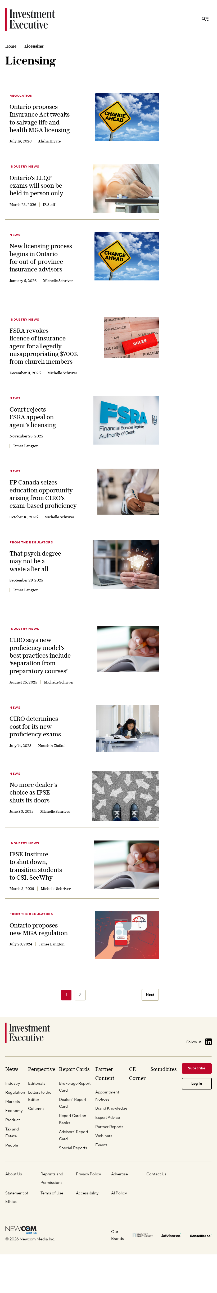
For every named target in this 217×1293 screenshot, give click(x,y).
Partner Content (104, 1073)
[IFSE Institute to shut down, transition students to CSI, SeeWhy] (126, 865)
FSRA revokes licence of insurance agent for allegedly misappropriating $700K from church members (44, 346)
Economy (13, 1110)
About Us (13, 1174)
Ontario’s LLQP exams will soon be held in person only (36, 185)
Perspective (41, 1069)
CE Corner (137, 1073)
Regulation (21, 96)
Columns (36, 1108)
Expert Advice (107, 1117)
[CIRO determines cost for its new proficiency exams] (127, 728)
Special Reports (73, 1148)
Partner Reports (109, 1126)
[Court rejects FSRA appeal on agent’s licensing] (126, 420)
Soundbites (164, 1069)
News (15, 235)
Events (101, 1145)
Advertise (119, 1174)
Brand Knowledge (111, 1108)
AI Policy (119, 1193)
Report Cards (74, 1069)
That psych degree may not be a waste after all (35, 561)
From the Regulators (31, 542)
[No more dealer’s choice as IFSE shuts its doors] (125, 796)
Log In (196, 1083)
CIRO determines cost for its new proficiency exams (35, 726)
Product (12, 1120)
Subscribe (196, 1068)
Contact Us (156, 1174)
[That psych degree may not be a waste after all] (126, 564)
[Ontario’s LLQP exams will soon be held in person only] (126, 188)
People (11, 1145)
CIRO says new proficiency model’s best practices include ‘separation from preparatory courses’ (40, 655)
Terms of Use (51, 1193)
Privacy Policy (88, 1174)
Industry (12, 1083)
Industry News (24, 167)
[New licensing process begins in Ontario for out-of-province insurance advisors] (126, 256)
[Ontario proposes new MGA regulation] (127, 935)
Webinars (103, 1135)
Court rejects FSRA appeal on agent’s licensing (33, 417)
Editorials (36, 1083)
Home (10, 46)
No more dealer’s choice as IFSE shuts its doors (33, 792)
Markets (12, 1101)
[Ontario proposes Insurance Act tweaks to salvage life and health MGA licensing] (127, 117)
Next (150, 994)
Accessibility (87, 1193)
